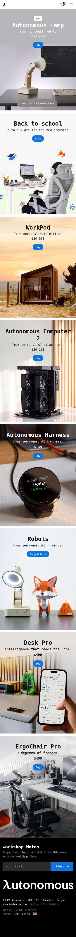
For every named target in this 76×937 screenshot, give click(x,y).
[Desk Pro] (38, 683)
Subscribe (62, 866)
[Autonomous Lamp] (38, 59)
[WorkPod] (38, 267)
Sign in (7, 910)
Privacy (7, 914)
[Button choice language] (34, 914)
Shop (38, 138)
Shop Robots (38, 554)
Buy (38, 44)
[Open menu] (71, 4)
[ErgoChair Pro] (38, 786)
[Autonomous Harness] (38, 475)
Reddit (52, 904)
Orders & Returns (26, 910)
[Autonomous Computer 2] (38, 371)
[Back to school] (38, 163)
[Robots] (38, 579)
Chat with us (22, 914)
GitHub (35, 904)
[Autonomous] (5, 4)
